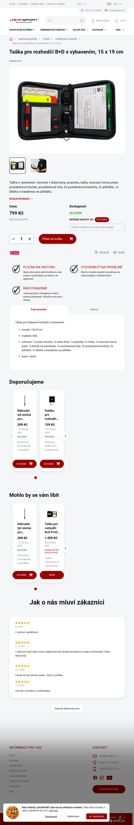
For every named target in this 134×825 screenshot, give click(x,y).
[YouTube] (109, 777)
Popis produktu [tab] (39, 309)
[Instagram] (101, 777)
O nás (12, 4)
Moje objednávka (17, 776)
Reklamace (14, 786)
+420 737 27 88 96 (108, 762)
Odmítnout (73, 816)
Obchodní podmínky (19, 781)
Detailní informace (19, 199)
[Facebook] (95, 777)
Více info (53, 810)
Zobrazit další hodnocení (67, 708)
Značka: (15, 61)
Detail (52, 575)
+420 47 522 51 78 (108, 769)
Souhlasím (98, 816)
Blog (11, 791)
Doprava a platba (56, 4)
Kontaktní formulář (109, 789)
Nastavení (51, 816)
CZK (115, 4)
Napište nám (37, 4)
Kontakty (23, 4)
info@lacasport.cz (108, 756)
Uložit (15, 253)
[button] (35, 477)
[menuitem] (23, 30)
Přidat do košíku (52, 239)
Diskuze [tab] (94, 309)
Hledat (81, 20)
